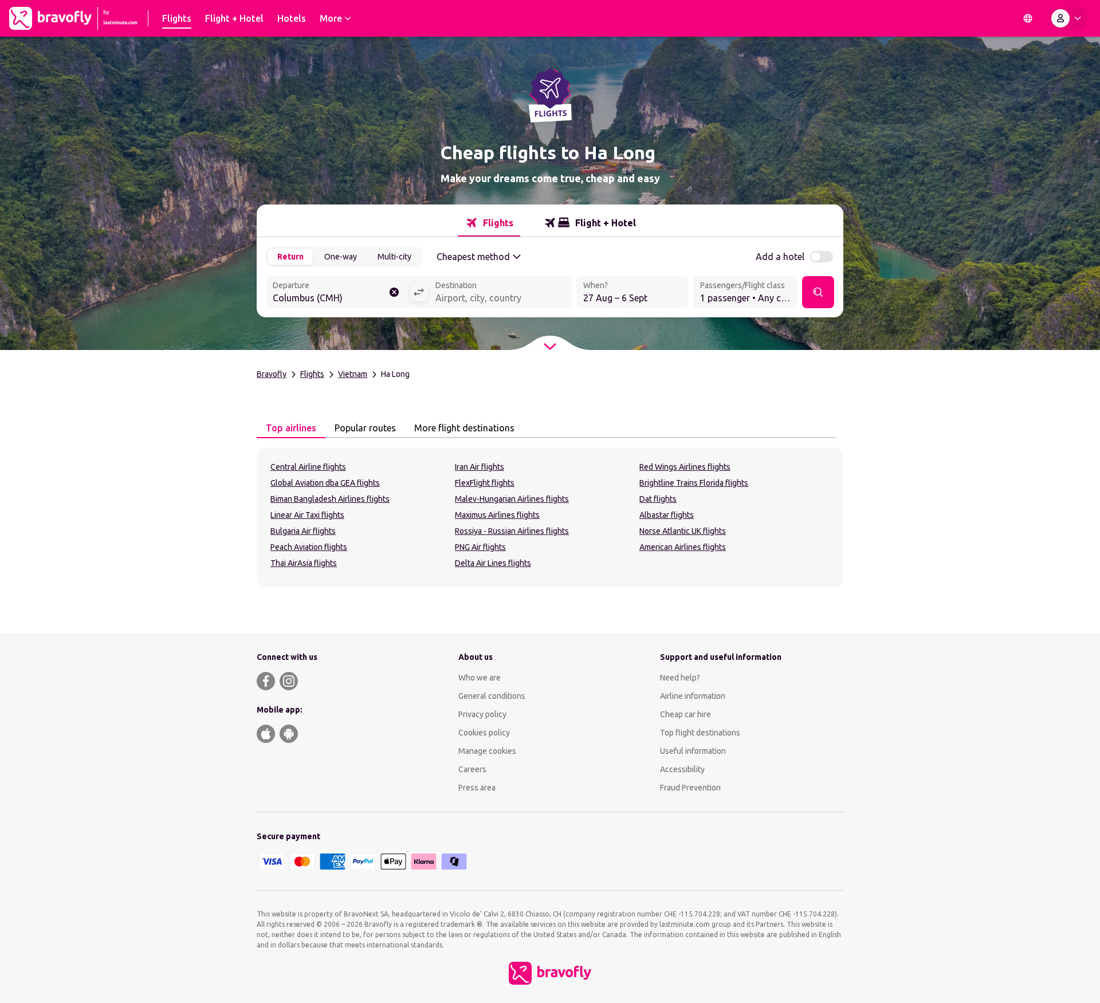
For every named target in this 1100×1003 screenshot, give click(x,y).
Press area (477, 787)
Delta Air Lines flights (493, 563)
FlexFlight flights (484, 482)
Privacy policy (482, 714)
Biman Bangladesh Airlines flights (330, 499)
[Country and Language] (1027, 18)
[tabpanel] (550, 517)
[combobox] (337, 293)
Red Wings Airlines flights (684, 466)
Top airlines (291, 428)
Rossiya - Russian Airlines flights (512, 531)
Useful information (693, 751)
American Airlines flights (682, 547)
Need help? (680, 677)
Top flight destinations (700, 732)
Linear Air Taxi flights (307, 515)
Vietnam (352, 374)
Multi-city (394, 256)
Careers (472, 769)
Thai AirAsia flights (303, 563)
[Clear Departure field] (394, 292)
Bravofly (271, 374)
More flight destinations (464, 428)
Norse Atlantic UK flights (682, 531)
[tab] (488, 223)
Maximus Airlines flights (497, 515)
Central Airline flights (308, 466)
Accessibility (682, 769)
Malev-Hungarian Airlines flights (512, 499)
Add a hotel (780, 256)
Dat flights (658, 499)
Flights (312, 374)
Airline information (692, 696)
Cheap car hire (685, 714)
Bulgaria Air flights (303, 531)
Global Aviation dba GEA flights (325, 482)
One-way (340, 256)
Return (290, 256)
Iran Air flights (479, 466)
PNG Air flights (480, 547)
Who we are (479, 677)
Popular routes (365, 428)
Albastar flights (666, 515)
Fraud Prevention (690, 787)
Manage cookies (487, 751)
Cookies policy (484, 732)
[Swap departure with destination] (419, 292)
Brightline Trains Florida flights (693, 482)
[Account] (1068, 18)
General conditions (491, 696)
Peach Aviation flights (308, 547)
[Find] (818, 292)
